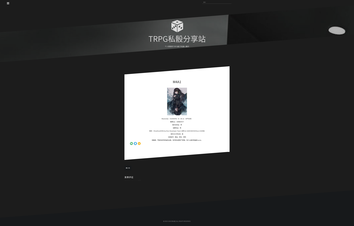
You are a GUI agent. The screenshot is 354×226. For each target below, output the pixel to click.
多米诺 (173, 221)
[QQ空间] (139, 143)
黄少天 (128, 168)
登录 (139, 180)
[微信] (131, 143)
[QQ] (135, 143)
